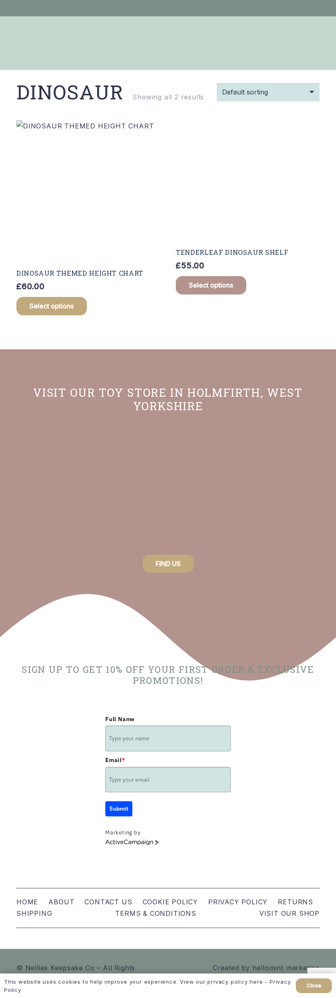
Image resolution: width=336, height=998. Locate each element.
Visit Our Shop (289, 913)
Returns (295, 902)
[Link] (279, 8)
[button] (51, 306)
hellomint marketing (286, 968)
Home (27, 902)
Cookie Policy (170, 902)
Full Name (120, 719)
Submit (118, 808)
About (61, 902)
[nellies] (274, 487)
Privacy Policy (238, 902)
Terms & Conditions (155, 913)
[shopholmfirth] (62, 487)
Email (115, 760)
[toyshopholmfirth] (168, 487)
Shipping (34, 913)
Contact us (108, 902)
